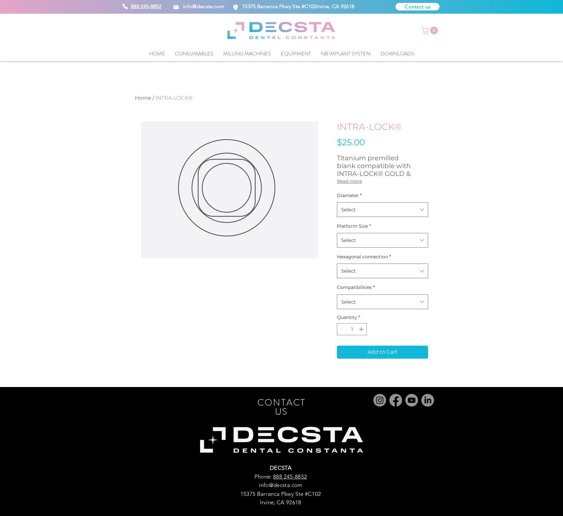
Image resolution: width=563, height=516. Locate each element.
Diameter (349, 195)
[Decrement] (342, 329)
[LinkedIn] (427, 400)
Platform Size (354, 226)
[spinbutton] (352, 329)
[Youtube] (411, 400)
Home (143, 98)
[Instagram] (379, 400)
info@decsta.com (204, 6)
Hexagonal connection (364, 257)
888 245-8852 (290, 476)
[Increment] (362, 329)
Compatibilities (356, 287)
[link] (430, 30)
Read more (349, 181)
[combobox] (382, 209)
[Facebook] (395, 400)
